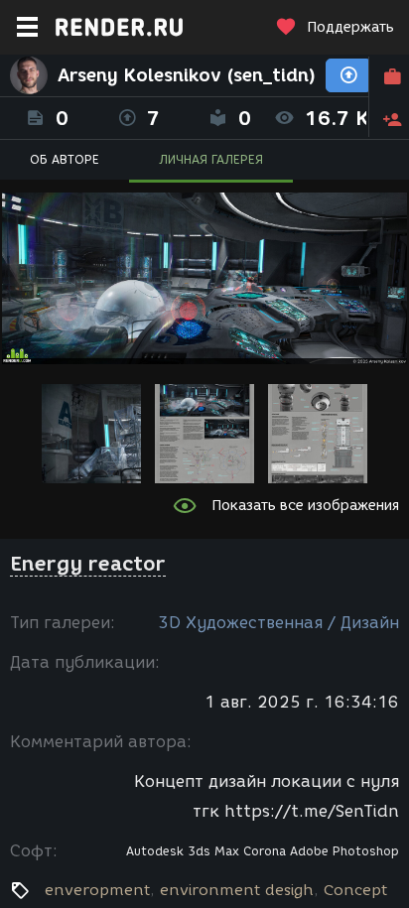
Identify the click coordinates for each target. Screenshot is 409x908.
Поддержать (350, 27)
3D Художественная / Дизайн (278, 622)
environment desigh (237, 890)
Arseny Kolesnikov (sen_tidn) (187, 75)
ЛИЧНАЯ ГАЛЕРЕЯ (211, 159)
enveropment (97, 890)
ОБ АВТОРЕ (64, 159)
